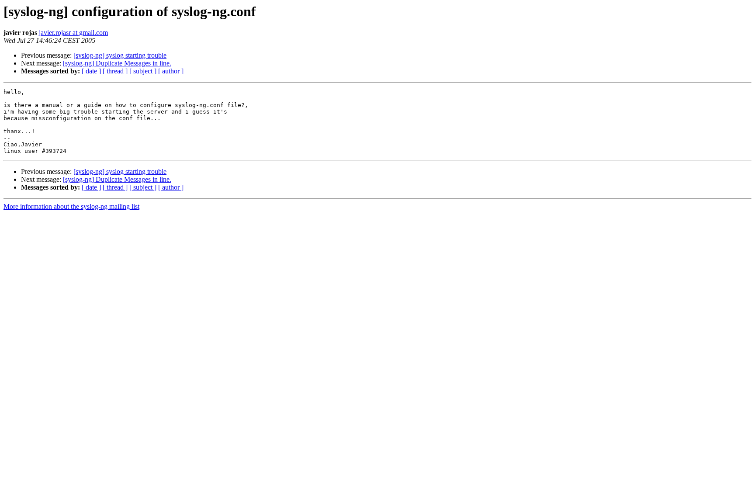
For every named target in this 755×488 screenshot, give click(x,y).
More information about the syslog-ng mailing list (71, 206)
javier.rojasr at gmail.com (73, 32)
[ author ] (171, 71)
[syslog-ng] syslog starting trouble (119, 55)
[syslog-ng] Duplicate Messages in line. (117, 63)
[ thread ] (115, 71)
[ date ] (91, 71)
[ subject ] (142, 71)
